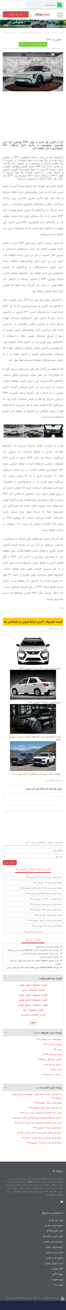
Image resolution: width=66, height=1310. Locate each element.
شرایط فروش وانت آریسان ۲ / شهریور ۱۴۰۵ (44, 1142)
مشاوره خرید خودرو (54, 1258)
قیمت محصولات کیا (33, 1010)
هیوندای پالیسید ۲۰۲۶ (53, 1044)
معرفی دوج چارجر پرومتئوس (47, 946)
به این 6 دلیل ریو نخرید (49, 957)
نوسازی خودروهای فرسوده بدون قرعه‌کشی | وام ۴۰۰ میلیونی (37, 1117)
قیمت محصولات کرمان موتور (33, 1000)
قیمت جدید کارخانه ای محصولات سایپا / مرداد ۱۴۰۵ (41, 1112)
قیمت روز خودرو (56, 1220)
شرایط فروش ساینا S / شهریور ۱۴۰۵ (44, 702)
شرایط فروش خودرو (54, 1247)
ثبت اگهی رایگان (16, 14)
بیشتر (33, 1022)
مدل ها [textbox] (59, 856)
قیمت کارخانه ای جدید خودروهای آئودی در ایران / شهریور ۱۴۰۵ (34, 738)
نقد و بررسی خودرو (54, 1252)
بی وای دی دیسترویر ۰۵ (52, 1074)
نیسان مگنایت (56, 1069)
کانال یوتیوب (57, 1269)
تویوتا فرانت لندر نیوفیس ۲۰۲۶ (49, 1039)
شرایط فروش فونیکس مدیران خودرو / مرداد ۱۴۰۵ (42, 1137)
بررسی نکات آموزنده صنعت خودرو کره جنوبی (41, 953)
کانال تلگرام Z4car (55, 1231)
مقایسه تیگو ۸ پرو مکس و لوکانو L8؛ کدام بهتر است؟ (36, 774)
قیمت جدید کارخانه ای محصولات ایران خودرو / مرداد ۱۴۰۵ (38, 1122)
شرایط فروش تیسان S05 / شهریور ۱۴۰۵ (46, 909)
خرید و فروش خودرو (53, 1263)
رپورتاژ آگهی (57, 1274)
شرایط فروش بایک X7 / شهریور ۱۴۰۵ (47, 925)
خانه (61, 32)
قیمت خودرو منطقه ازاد (53, 1236)
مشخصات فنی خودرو (53, 1242)
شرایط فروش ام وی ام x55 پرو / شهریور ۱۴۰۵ (43, 893)
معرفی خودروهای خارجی (30, 32)
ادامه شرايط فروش (34, 932)
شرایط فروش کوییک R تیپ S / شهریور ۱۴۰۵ (40, 668)
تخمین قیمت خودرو (54, 1225)
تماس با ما (58, 1285)
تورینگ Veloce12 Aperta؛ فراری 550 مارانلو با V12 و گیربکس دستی (33, 967)
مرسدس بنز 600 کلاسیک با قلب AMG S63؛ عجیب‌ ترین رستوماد (33, 950)
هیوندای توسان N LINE (52, 1054)
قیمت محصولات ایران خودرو (33, 985)
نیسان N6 (58, 1049)
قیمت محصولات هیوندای (33, 1015)
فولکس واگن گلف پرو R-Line (50, 1059)
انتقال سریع (9, 862)
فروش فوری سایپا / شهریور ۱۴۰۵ (48, 915)
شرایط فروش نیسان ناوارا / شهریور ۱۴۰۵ (46, 904)
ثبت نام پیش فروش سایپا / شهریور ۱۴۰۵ (45, 1107)
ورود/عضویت (57, 1279)
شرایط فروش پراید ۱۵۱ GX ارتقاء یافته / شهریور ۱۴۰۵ (41, 888)
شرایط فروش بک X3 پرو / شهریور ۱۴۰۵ (46, 898)
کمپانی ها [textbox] (57, 850)
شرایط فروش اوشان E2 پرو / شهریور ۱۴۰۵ (45, 920)
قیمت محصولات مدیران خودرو (33, 1005)
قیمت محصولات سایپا (33, 990)
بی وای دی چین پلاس (53, 1064)
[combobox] (33, 850)
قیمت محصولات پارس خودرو (33, 995)
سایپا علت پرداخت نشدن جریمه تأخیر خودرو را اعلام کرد (39, 1132)
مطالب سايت (50, 32)
